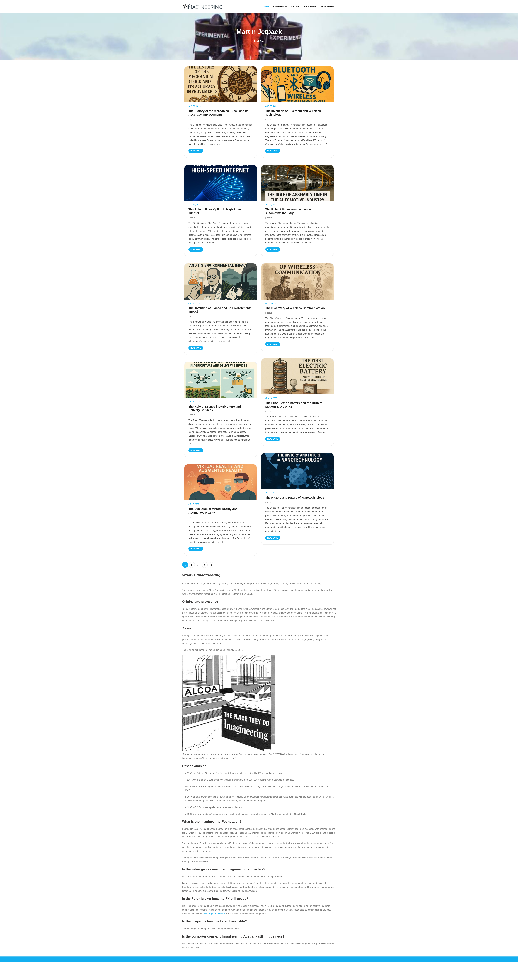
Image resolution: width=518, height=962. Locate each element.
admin (192, 119)
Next (211, 565)
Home (266, 6)
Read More (195, 151)
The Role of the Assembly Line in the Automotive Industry (290, 211)
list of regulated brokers (214, 914)
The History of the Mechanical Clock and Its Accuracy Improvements (218, 112)
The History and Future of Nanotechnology (294, 497)
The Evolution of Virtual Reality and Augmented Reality (212, 510)
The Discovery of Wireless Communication (295, 308)
